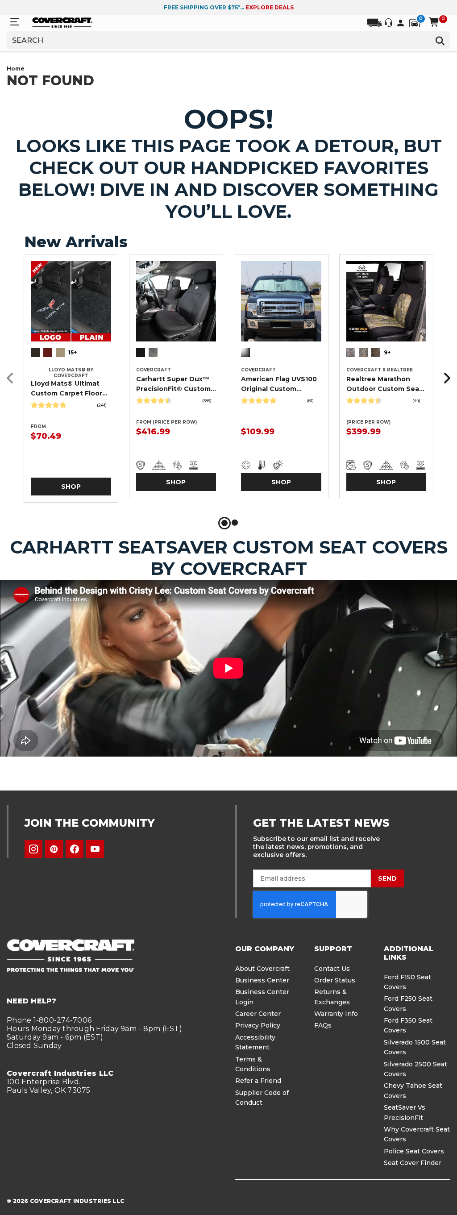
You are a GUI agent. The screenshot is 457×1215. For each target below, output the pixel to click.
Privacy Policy (257, 1025)
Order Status (334, 980)
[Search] (440, 40)
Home (16, 68)
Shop (71, 487)
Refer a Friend (258, 1081)
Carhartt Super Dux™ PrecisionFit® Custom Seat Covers (173, 384)
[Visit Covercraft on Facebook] (74, 849)
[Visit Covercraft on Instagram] (33, 849)
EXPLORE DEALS (269, 7)
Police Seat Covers (414, 1151)
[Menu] (15, 22)
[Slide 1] (224, 523)
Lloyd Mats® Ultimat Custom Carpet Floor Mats (66, 388)
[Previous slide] (12, 378)
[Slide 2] (235, 523)
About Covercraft (262, 969)
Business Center (262, 980)
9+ (387, 352)
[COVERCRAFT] (62, 22)
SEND (387, 878)
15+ (72, 352)
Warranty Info (336, 1014)
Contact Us (332, 969)
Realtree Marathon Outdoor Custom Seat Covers (384, 384)
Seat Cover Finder (412, 1163)
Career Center (258, 1014)
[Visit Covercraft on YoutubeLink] (95, 849)
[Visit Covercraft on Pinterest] (54, 849)
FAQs (323, 1025)
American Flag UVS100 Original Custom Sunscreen (279, 384)
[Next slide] (444, 378)
